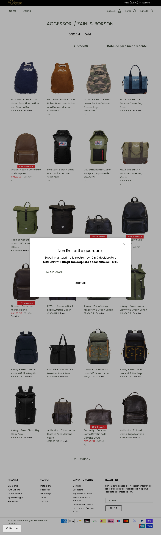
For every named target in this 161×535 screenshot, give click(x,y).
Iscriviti (80, 283)
